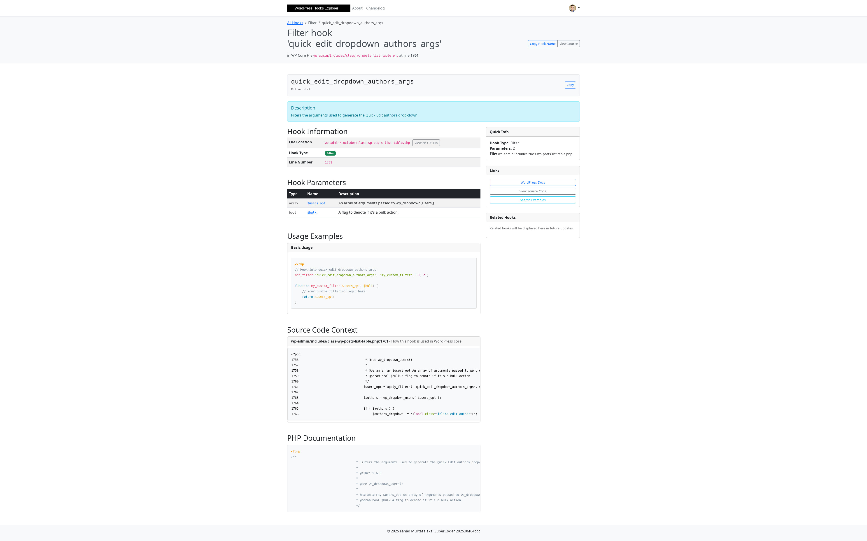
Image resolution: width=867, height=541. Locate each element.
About (357, 8)
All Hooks (295, 22)
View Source (568, 44)
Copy (570, 85)
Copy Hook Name (543, 44)
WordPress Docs (533, 182)
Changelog (375, 8)
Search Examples (533, 200)
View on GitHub (426, 143)
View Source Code (533, 191)
